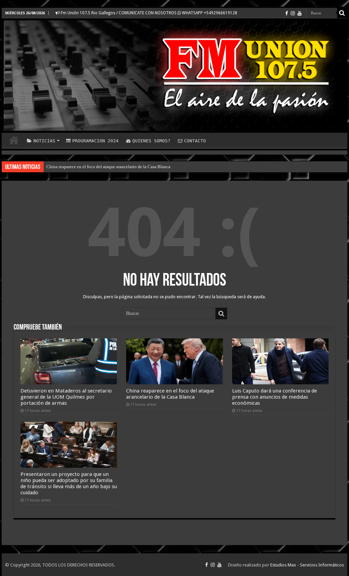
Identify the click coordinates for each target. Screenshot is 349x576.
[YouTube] (299, 13)
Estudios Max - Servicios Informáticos (307, 564)
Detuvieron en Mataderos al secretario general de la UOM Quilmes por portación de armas (66, 397)
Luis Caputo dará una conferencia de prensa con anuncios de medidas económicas (274, 397)
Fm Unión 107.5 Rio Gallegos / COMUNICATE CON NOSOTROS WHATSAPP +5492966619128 (148, 13)
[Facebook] (287, 13)
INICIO (14, 140)
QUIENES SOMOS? (151, 140)
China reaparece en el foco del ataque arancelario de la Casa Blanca (108, 166)
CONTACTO (195, 140)
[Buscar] (342, 13)
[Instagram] (292, 13)
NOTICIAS (44, 140)
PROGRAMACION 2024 (95, 140)
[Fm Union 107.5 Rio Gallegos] (174, 75)
